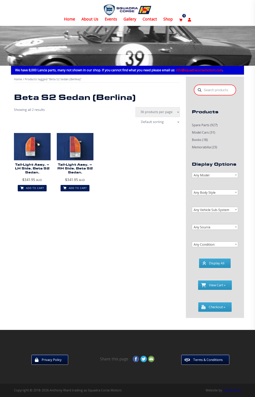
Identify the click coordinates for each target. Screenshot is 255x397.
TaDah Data (232, 390)
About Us (89, 19)
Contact (150, 19)
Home (69, 19)
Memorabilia (201, 147)
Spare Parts (200, 125)
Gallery (130, 19)
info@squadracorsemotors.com (199, 70)
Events (111, 19)
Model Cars (200, 132)
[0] (180, 19)
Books (196, 140)
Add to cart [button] (34, 188)
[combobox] (215, 175)
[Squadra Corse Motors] (127, 9)
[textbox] (215, 175)
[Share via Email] (151, 358)
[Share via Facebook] (136, 358)
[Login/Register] (189, 19)
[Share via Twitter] (143, 358)
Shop (168, 19)
